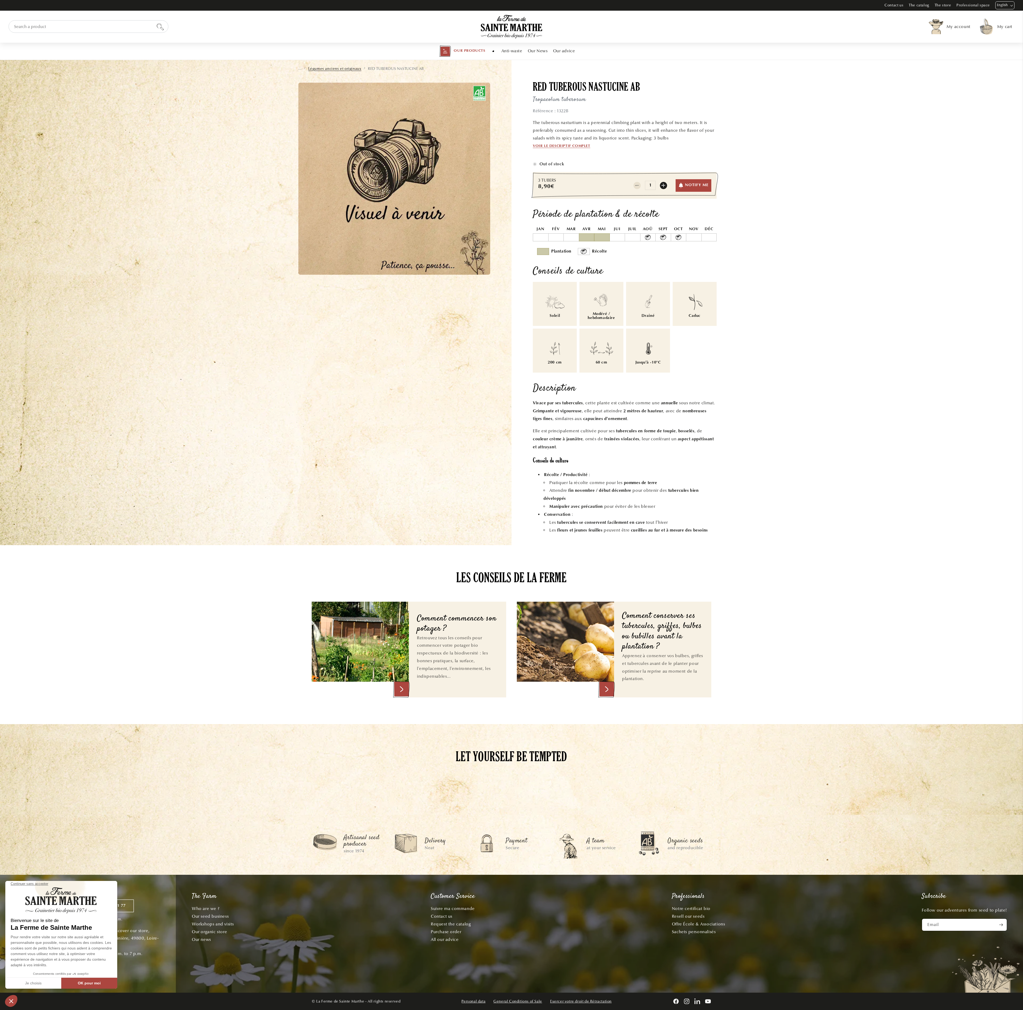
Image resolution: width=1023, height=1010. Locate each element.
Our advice (564, 50)
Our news (201, 939)
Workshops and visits (213, 924)
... (300, 68)
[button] (462, 51)
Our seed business (210, 916)
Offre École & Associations (698, 924)
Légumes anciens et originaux (335, 68)
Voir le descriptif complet (561, 146)
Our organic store (209, 931)
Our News (538, 50)
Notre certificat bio (691, 908)
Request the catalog (451, 924)
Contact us (893, 5)
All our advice (444, 939)
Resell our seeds (688, 916)
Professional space (973, 5)
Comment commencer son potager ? (456, 624)
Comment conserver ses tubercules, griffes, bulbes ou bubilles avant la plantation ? (662, 631)
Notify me (697, 185)
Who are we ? (205, 908)
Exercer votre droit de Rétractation (581, 1001)
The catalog (919, 5)
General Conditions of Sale (517, 1001)
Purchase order (446, 931)
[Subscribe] (1001, 925)
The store (943, 5)
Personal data (473, 1001)
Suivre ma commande (453, 908)
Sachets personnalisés (694, 931)
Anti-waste (511, 50)
